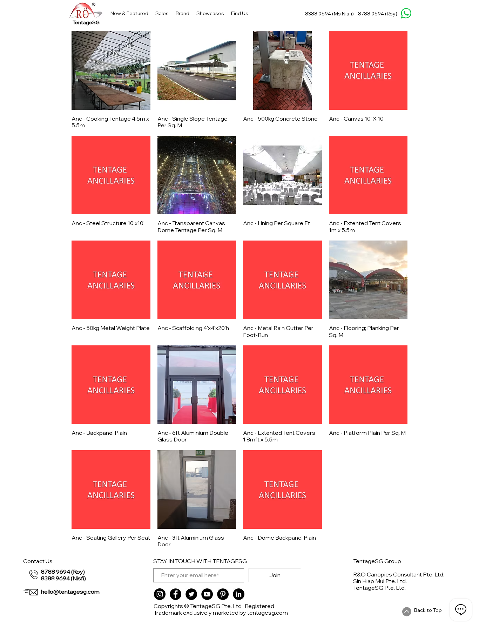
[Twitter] (191, 594)
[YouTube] (207, 594)
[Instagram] (160, 594)
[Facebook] (175, 594)
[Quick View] (111, 70)
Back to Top (428, 610)
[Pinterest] (223, 594)
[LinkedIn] (238, 594)
